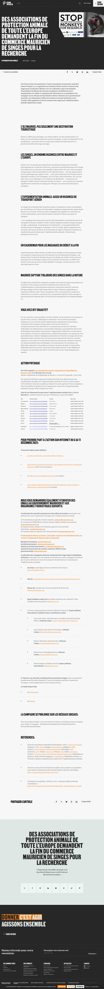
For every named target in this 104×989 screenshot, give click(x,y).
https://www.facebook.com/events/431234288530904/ (38, 403)
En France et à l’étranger (9, 971)
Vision (5, 965)
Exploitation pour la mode (30, 970)
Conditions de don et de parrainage (55, 982)
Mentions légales (6, 982)
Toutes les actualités (10, 72)
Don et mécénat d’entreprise (51, 967)
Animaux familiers (28, 973)
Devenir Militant (48, 969)
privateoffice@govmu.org (64, 520)
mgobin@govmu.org (37, 529)
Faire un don (47, 965)
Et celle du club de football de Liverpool (41, 476)
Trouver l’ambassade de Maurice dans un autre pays (40, 538)
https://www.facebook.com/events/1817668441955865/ (39, 406)
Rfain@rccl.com (53, 601)
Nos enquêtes (67, 967)
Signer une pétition (49, 974)
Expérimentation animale (29, 968)
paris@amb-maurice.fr (55, 535)
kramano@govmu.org (66, 531)
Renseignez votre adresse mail (56, 950)
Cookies (15, 983)
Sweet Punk (94, 982)
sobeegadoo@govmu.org (30, 524)
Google (32, 701)
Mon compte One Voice (37, 982)
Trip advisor (34, 692)
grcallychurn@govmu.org (54, 546)
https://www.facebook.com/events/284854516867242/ (38, 423)
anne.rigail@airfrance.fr (36, 570)
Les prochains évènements (71, 969)
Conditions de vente (73, 982)
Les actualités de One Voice (71, 965)
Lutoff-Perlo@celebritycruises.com (65, 621)
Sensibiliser (47, 972)
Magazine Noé (67, 971)
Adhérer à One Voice (49, 971)
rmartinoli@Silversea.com (49, 643)
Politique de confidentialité (21, 982)
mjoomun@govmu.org (46, 544)
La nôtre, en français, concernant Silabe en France (45, 456)
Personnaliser (80, 986)
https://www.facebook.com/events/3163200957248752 (38, 413)
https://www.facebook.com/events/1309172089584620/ (39, 418)
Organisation (6, 969)
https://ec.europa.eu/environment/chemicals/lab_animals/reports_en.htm (54, 786)
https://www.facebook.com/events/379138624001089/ (38, 401)
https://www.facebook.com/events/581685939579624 (38, 408)
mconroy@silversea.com (49, 655)
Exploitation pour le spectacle (28, 966)
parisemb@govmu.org (74, 535)
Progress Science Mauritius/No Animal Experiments (53, 754)
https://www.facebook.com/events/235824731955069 (38, 426)
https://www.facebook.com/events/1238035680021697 (38, 411)
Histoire (5, 967)
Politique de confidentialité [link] (91, 986)
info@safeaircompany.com (43, 579)
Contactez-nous (6, 983)
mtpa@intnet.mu (40, 551)
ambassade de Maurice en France (34, 535)
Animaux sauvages (28, 971)
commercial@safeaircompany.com (67, 579)
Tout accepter (61, 986)
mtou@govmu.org (44, 542)
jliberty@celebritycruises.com (50, 632)
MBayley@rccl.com (51, 666)
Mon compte (87, 3)
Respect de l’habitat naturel (30, 975)
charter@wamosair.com (36, 590)
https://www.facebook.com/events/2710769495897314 (38, 420)
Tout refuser (71, 986)
